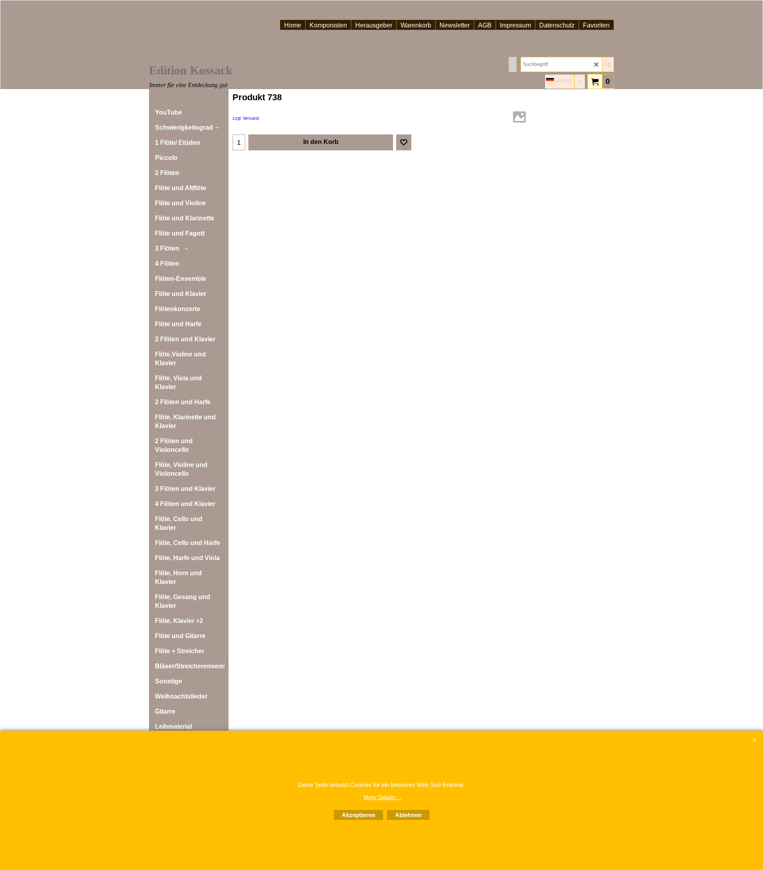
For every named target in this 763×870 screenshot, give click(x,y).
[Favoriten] (403, 142)
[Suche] (608, 64)
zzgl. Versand (245, 118)
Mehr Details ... (383, 797)
